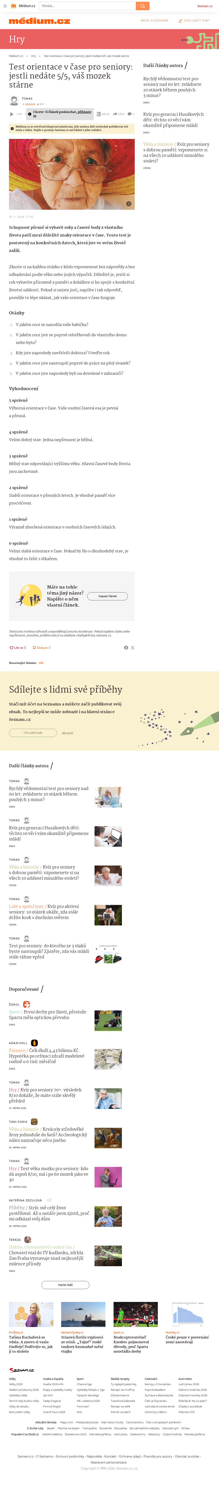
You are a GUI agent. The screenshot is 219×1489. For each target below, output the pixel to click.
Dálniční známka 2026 (193, 1389)
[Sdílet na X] (132, 648)
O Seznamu (44, 1456)
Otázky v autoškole (190, 1406)
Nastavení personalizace (109, 1462)
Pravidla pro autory (158, 1456)
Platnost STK (187, 1412)
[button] (72, 174)
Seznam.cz (204, 6)
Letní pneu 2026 (189, 1384)
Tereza (15, 1239)
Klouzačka (120, 1428)
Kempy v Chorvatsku (158, 1384)
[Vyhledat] (142, 6)
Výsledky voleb (18, 1395)
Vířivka (185, 1428)
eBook (106, 114)
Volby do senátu (19, 1406)
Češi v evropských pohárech (163, 1422)
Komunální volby (19, 1412)
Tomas (27, 98)
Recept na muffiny (123, 1389)
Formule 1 (83, 1406)
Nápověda (94, 1456)
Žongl (14, 1004)
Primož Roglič (52, 1406)
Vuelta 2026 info (53, 1384)
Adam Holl (18, 1043)
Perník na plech (121, 1412)
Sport (14, 1012)
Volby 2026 (15, 1384)
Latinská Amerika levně (159, 1406)
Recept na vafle (120, 1406)
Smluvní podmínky (70, 1456)
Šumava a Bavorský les (159, 1395)
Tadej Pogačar (52, 1401)
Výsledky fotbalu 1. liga (91, 1389)
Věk (41, 663)
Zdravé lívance (120, 1395)
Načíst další (65, 1285)
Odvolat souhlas (187, 1456)
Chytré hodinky (172, 1434)
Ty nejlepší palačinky (123, 1384)
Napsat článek (108, 596)
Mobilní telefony (52, 1434)
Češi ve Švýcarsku (156, 1401)
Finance (17, 1050)
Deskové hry (137, 1434)
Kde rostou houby (112, 1422)
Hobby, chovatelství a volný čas (40, 1247)
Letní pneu (120, 1434)
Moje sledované (155, 20)
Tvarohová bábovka (123, 1401)
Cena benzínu (135, 1422)
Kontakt (110, 1456)
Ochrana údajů (130, 1456)
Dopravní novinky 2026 (193, 1395)
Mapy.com (66, 1422)
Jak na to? (67, 732)
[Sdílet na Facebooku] (126, 648)
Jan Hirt (48, 1395)
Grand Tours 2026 (54, 1412)
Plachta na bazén (69, 1428)
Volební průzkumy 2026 (24, 1389)
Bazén (51, 1428)
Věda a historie (158, 144)
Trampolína (89, 1428)
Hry (13, 1090)
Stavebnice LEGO (76, 1434)
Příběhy (17, 1208)
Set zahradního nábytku (145, 1428)
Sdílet (121, 114)
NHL (80, 1412)
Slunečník (105, 1428)
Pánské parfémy (194, 1434)
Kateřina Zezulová (25, 1200)
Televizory (154, 1434)
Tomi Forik (18, 1121)
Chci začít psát (197, 20)
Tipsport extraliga (88, 1395)
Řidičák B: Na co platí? (193, 1401)
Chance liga (84, 1384)
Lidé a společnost (26, 906)
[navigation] (5, 6)
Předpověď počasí (87, 1422)
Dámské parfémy (100, 1434)
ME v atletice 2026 (88, 1401)
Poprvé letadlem (155, 1389)
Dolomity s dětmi (156, 1412)
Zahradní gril (170, 1428)
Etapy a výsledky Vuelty (57, 1389)
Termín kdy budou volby (24, 1401)
